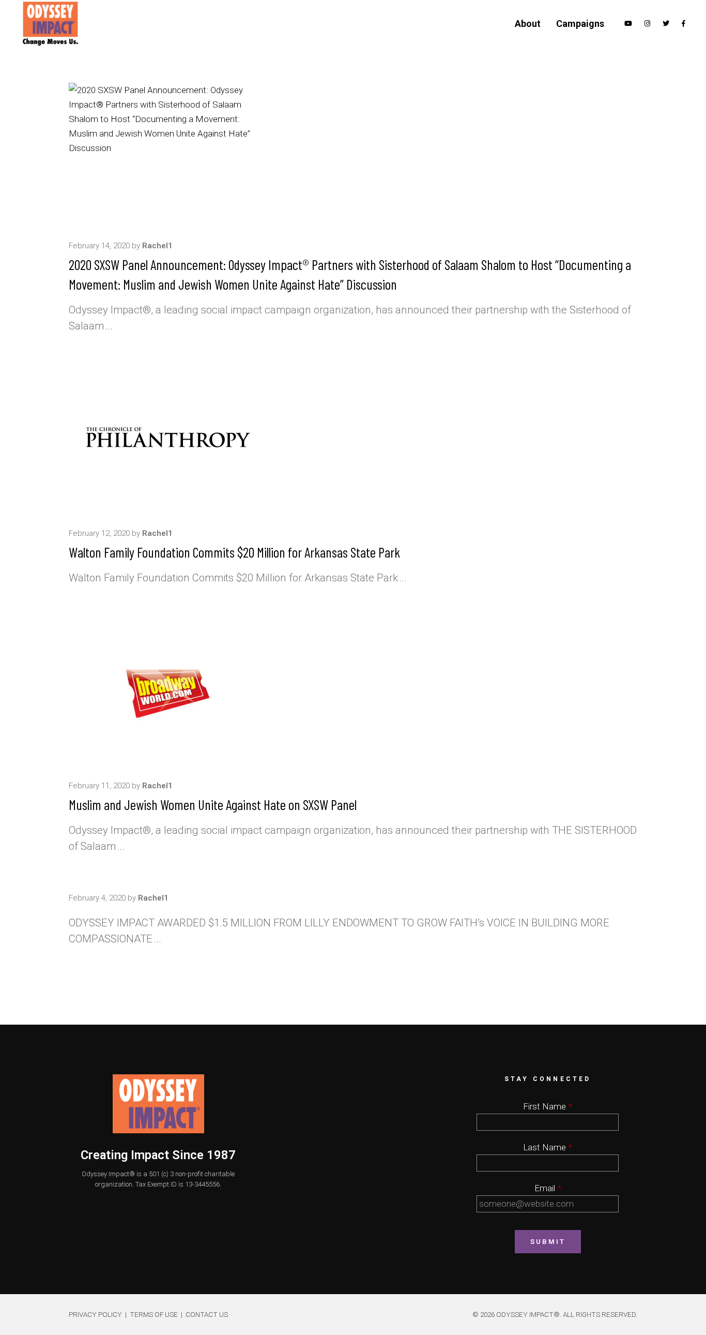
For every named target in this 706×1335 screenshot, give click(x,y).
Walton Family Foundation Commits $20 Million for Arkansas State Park (234, 552)
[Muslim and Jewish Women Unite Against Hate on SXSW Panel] (167, 692)
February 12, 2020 (99, 533)
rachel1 (157, 245)
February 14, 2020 (99, 245)
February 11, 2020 (99, 785)
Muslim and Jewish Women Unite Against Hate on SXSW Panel (213, 804)
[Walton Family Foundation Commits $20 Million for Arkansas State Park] (167, 439)
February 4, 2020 (97, 898)
